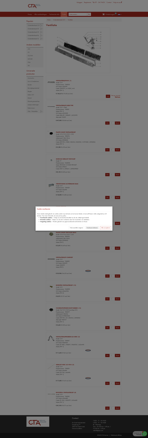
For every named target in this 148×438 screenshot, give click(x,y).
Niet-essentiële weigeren (76, 228)
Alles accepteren (105, 228)
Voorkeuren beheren (92, 228)
